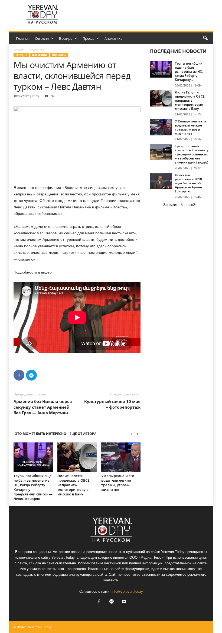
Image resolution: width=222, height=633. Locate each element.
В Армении (39, 55)
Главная (23, 38)
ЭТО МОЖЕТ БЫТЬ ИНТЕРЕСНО (40, 433)
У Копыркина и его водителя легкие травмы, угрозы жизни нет (117, 482)
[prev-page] (131, 434)
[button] (205, 38)
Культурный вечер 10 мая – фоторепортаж (112, 404)
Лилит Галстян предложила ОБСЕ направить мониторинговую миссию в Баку (73, 485)
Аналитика (113, 38)
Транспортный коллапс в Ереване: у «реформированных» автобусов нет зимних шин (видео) (191, 154)
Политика (59, 55)
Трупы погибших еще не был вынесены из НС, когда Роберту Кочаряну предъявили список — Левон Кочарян (33, 487)
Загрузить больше (178, 205)
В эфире (65, 38)
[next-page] (138, 434)
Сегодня (42, 38)
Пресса (88, 38)
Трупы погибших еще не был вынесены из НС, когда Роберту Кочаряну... (189, 71)
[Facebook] (19, 375)
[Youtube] (123, 602)
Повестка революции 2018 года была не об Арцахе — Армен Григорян (188, 183)
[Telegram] (31, 375)
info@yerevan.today (127, 591)
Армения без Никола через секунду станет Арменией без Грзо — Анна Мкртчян (43, 407)
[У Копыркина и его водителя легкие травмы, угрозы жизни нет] (121, 457)
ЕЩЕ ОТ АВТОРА (83, 433)
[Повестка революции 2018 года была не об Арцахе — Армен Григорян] (161, 181)
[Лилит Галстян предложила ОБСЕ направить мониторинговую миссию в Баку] (77, 457)
